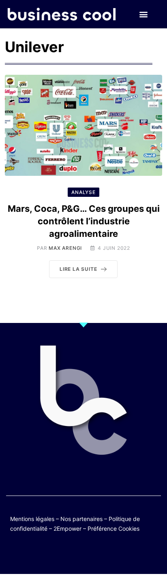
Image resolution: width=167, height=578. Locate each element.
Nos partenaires (81, 518)
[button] (143, 14)
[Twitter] (44, 555)
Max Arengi (65, 248)
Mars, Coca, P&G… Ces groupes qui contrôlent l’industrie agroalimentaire (84, 221)
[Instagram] (107, 555)
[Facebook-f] (60, 555)
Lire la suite (78, 269)
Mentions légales (32, 518)
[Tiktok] (91, 555)
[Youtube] (76, 555)
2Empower (67, 528)
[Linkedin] (123, 555)
